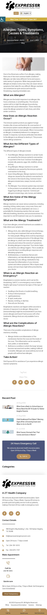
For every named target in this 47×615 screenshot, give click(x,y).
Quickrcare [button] (8, 581)
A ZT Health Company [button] (14, 493)
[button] (2, 19)
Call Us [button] (8, 568)
